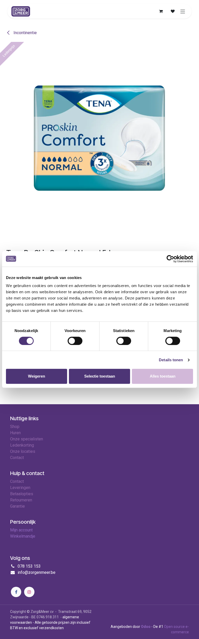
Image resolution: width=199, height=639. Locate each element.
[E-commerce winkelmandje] (161, 11)
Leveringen (20, 487)
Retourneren (21, 500)
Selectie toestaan (99, 376)
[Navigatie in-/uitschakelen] (183, 11)
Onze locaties (22, 451)
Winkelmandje (22, 536)
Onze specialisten (26, 439)
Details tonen (171, 360)
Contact (17, 481)
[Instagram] (29, 592)
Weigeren (36, 376)
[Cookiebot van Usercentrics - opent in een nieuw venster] (170, 259)
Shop (14, 426)
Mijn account (21, 530)
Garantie (17, 506)
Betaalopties (21, 493)
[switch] (75, 341)
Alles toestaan (162, 376)
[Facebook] (16, 592)
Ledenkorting (22, 445)
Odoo (146, 627)
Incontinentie (24, 32)
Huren (15, 432)
